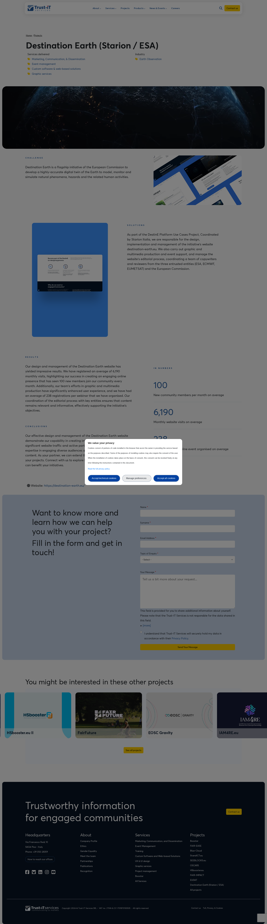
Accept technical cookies (104, 478)
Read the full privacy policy (99, 469)
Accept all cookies (166, 478)
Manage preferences (137, 478)
